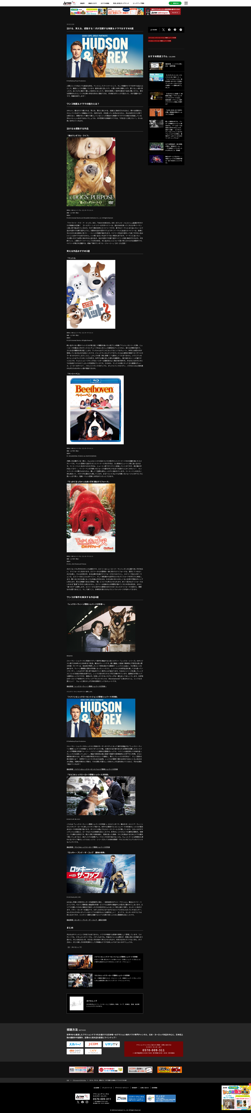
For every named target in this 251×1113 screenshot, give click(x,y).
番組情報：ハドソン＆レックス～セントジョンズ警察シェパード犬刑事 (92, 769)
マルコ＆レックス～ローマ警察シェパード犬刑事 (160, 41)
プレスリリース (107, 1088)
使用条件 (134, 1088)
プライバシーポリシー (122, 1088)
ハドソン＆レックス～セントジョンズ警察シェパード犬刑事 (162, 37)
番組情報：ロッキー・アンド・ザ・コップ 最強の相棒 (87, 920)
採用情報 (154, 1088)
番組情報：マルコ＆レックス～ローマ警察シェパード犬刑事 (88, 847)
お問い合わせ (144, 1088)
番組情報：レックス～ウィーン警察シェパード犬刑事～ (87, 686)
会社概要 (96, 1088)
